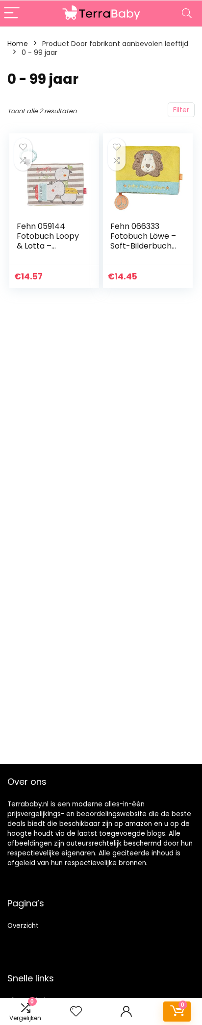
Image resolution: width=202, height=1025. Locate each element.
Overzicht (23, 925)
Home (17, 44)
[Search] (187, 13)
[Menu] (12, 13)
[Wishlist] (76, 1011)
